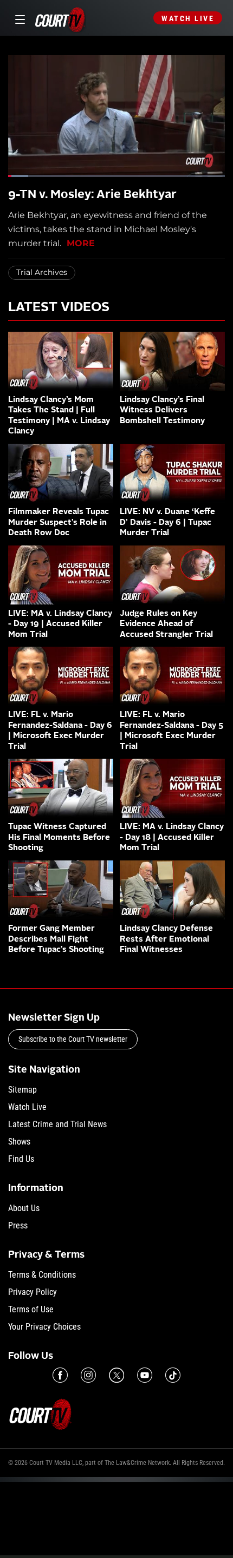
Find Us (21, 1159)
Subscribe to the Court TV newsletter (72, 1039)
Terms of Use (31, 1309)
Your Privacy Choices (44, 1327)
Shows (19, 1141)
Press (18, 1225)
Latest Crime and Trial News (57, 1124)
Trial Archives (41, 272)
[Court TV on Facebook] (60, 1375)
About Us (24, 1208)
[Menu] (18, 18)
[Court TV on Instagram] (88, 1375)
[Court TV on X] (116, 1375)
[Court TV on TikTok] (172, 1375)
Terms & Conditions (42, 1275)
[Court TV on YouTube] (144, 1375)
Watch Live (187, 18)
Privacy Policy (32, 1292)
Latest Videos (58, 307)
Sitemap (22, 1089)
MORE (81, 243)
